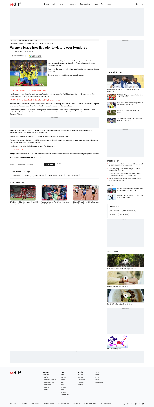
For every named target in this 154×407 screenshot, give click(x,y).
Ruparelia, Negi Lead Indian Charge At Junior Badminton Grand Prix (124, 170)
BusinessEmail (85, 4)
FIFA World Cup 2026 (114, 349)
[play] (126, 260)
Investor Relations (63, 403)
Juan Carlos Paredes (56, 175)
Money (72, 4)
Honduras (16, 175)
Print (60, 163)
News (61, 4)
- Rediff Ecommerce (48, 382)
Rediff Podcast (65, 394)
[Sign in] (142, 4)
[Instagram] (136, 404)
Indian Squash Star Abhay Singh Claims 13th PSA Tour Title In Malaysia (126, 179)
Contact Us (76, 403)
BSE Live (80, 374)
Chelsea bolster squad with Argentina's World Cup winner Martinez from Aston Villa (125, 174)
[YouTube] (139, 404)
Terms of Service (49, 403)
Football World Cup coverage (21, 150)
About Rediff (13, 403)
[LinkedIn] (143, 404)
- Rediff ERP (46, 389)
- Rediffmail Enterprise (49, 379)
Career (97, 379)
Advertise (24, 403)
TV (102, 4)
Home (46, 4)
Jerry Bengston (73, 175)
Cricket (63, 384)
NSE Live (80, 377)
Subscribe (49, 164)
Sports (17, 43)
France (112, 214)
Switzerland (123, 214)
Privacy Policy (35, 403)
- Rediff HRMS (47, 384)
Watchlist (80, 382)
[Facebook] (132, 404)
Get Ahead (64, 387)
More (109, 4)
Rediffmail (46, 374)
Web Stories (112, 252)
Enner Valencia (39, 175)
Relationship (99, 382)
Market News (81, 379)
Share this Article (19, 56)
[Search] (137, 4)
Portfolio (80, 384)
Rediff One (46, 377)
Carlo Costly (114, 210)
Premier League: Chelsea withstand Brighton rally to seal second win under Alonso (126, 165)
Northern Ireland (129, 210)
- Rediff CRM (46, 387)
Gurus (95, 4)
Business (63, 377)
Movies (63, 379)
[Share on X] (128, 404)
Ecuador (27, 175)
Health (97, 374)
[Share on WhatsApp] (124, 404)
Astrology (63, 392)
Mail (53, 4)
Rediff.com (92, 403)
